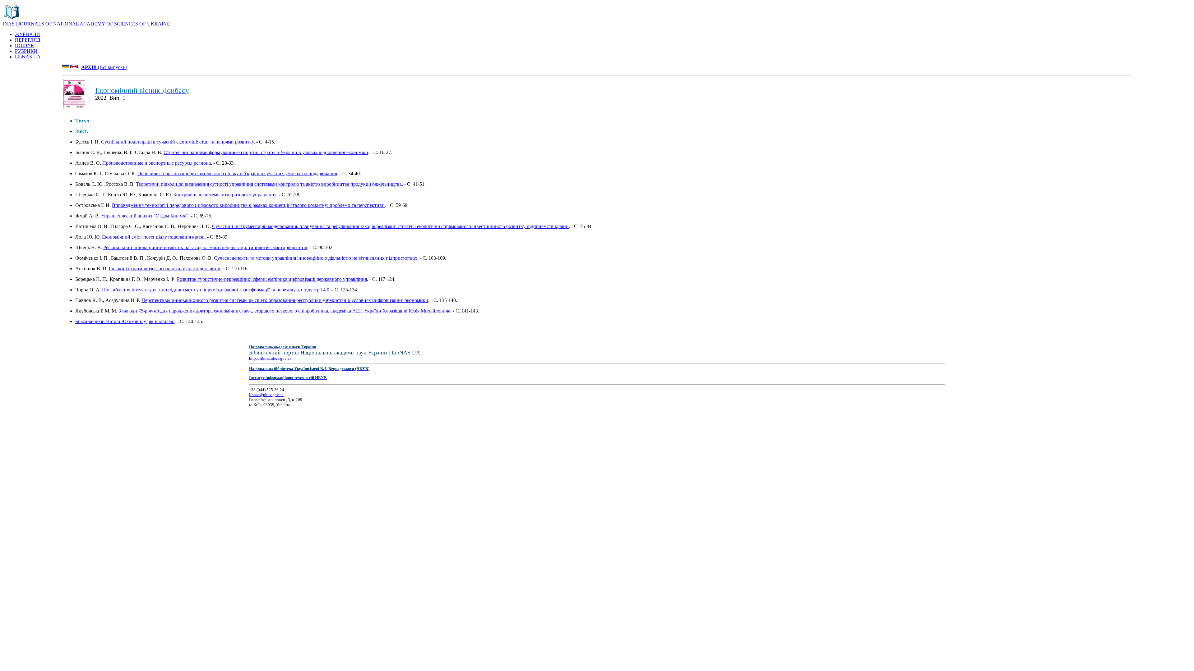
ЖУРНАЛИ (27, 34)
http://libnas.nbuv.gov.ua (270, 358)
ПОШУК (24, 45)
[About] (11, 19)
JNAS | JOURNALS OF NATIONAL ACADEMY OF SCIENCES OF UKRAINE (86, 23)
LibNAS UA (28, 56)
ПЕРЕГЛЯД (27, 40)
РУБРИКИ (26, 51)
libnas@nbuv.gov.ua (266, 394)
